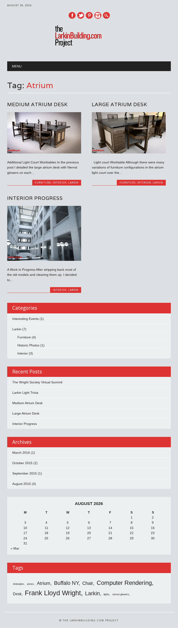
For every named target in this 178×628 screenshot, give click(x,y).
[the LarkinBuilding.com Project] (89, 46)
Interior (59, 182)
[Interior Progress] (44, 259)
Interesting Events (25, 319)
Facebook (72, 15)
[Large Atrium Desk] (128, 152)
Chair (87, 583)
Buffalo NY (66, 583)
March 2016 (21, 452)
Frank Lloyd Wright (53, 593)
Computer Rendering (124, 583)
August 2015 (21, 484)
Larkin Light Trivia (25, 392)
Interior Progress (35, 198)
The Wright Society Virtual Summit (37, 382)
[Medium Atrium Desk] (44, 152)
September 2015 (24, 473)
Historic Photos (28, 345)
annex (30, 584)
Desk (17, 594)
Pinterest (89, 15)
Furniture (43, 182)
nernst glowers (120, 594)
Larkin (73, 182)
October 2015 (22, 463)
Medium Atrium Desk (37, 104)
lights (106, 594)
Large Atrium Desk (119, 104)
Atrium (43, 583)
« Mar (15, 548)
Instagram (97, 15)
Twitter (80, 15)
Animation (18, 584)
